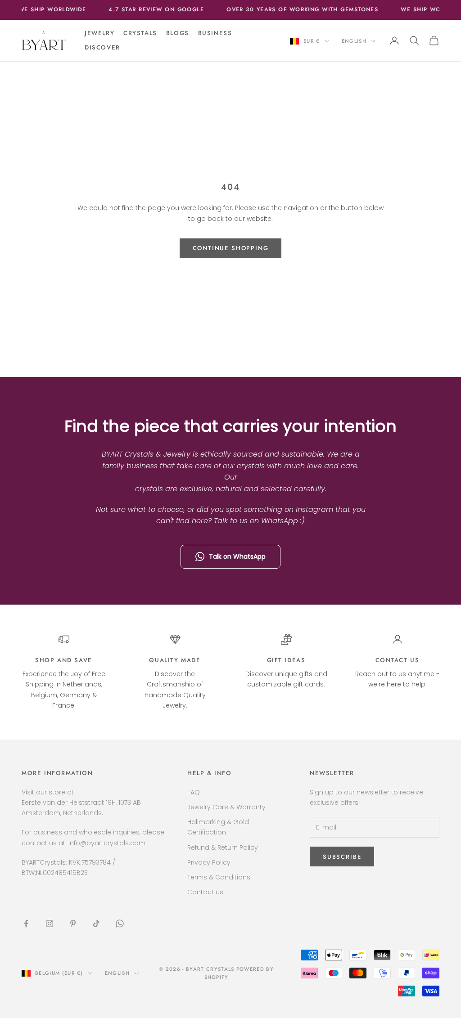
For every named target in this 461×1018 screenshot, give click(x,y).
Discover (102, 47)
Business (215, 33)
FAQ (193, 792)
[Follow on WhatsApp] (119, 923)
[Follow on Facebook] (26, 923)
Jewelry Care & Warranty (226, 807)
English (354, 41)
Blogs (177, 33)
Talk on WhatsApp (237, 556)
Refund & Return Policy (222, 847)
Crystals (140, 33)
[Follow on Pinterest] (72, 923)
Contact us (397, 660)
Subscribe (342, 856)
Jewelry (99, 33)
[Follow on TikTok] (96, 923)
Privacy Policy (208, 862)
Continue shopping (231, 248)
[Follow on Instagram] (49, 923)
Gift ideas (286, 660)
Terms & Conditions (218, 877)
